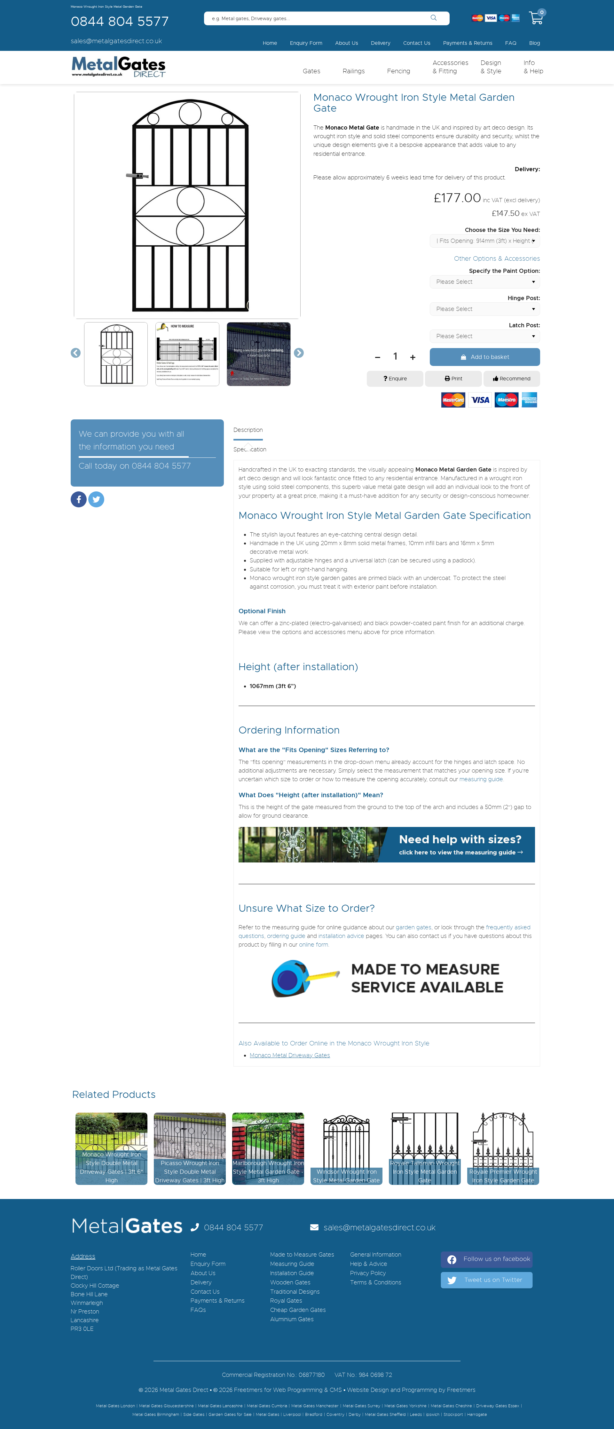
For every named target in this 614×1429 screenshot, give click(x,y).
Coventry (335, 1414)
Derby (355, 1414)
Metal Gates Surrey (361, 1406)
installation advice (341, 936)
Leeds (416, 1414)
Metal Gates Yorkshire (405, 1406)
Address (83, 1256)
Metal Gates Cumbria (267, 1406)
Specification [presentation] (249, 450)
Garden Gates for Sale (230, 1414)
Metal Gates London (115, 1406)
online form (313, 944)
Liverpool (292, 1414)
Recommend (514, 379)
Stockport (453, 1414)
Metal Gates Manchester (315, 1406)
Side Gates (193, 1414)
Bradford (313, 1414)
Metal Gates (267, 1414)
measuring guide (481, 779)
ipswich (432, 1414)
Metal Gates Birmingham (155, 1414)
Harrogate (477, 1414)
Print (456, 379)
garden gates (413, 927)
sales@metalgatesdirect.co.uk (377, 1227)
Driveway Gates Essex (497, 1406)
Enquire (397, 379)
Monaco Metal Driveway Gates (290, 1055)
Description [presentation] (248, 430)
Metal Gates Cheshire (451, 1406)
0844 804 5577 (120, 21)
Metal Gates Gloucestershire (166, 1406)
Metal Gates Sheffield (385, 1414)
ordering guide (286, 936)
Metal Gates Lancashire (220, 1406)
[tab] (378, 434)
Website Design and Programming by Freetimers (411, 1389)
